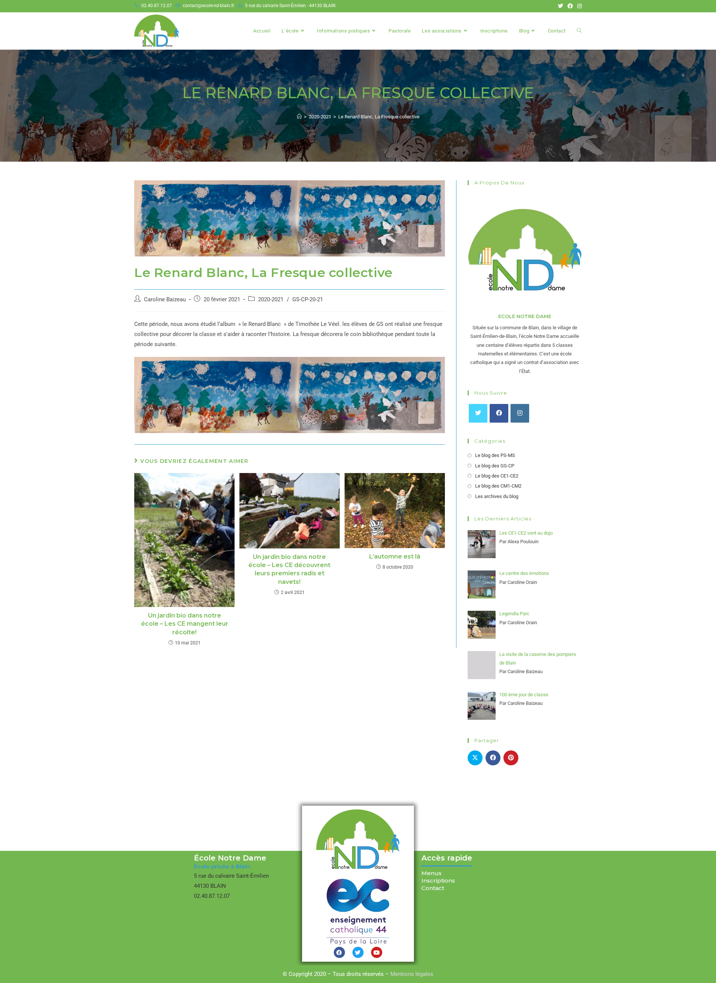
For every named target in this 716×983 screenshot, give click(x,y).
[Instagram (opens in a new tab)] (578, 6)
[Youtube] (376, 952)
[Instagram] (520, 413)
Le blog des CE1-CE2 (496, 476)
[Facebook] (499, 413)
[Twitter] (358, 952)
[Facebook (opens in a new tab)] (570, 6)
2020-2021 (270, 299)
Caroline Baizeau (165, 299)
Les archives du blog (496, 496)
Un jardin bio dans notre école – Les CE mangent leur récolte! (184, 624)
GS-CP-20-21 (307, 299)
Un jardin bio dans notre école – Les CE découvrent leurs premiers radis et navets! (289, 569)
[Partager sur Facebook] (493, 757)
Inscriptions (438, 880)
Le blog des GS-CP (494, 466)
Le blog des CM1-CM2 (498, 486)
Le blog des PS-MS (495, 455)
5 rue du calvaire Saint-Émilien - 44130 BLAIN (290, 5)
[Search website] (579, 31)
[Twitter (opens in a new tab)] (560, 6)
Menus (431, 873)
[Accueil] (299, 116)
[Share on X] (475, 757)
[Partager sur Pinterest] (510, 757)
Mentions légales (411, 974)
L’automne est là (394, 556)
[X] (478, 413)
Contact (432, 888)
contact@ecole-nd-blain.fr (208, 5)
